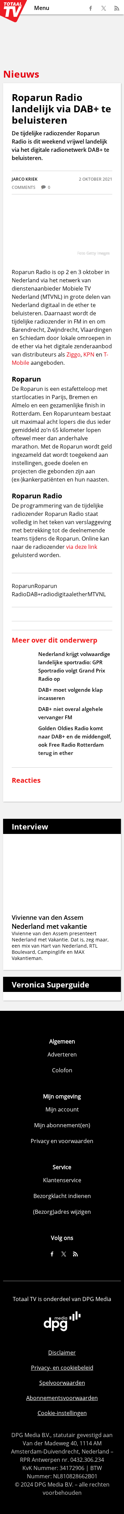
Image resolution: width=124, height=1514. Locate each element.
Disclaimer (62, 1352)
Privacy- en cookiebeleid (62, 1367)
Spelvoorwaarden (62, 1383)
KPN (88, 354)
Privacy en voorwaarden (62, 1141)
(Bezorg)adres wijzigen (62, 1212)
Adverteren (62, 1054)
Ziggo (73, 354)
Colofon (62, 1070)
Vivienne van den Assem (47, 917)
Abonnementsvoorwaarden (62, 1398)
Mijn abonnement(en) (62, 1125)
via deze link (81, 547)
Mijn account (62, 1109)
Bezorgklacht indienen (62, 1196)
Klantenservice (62, 1180)
